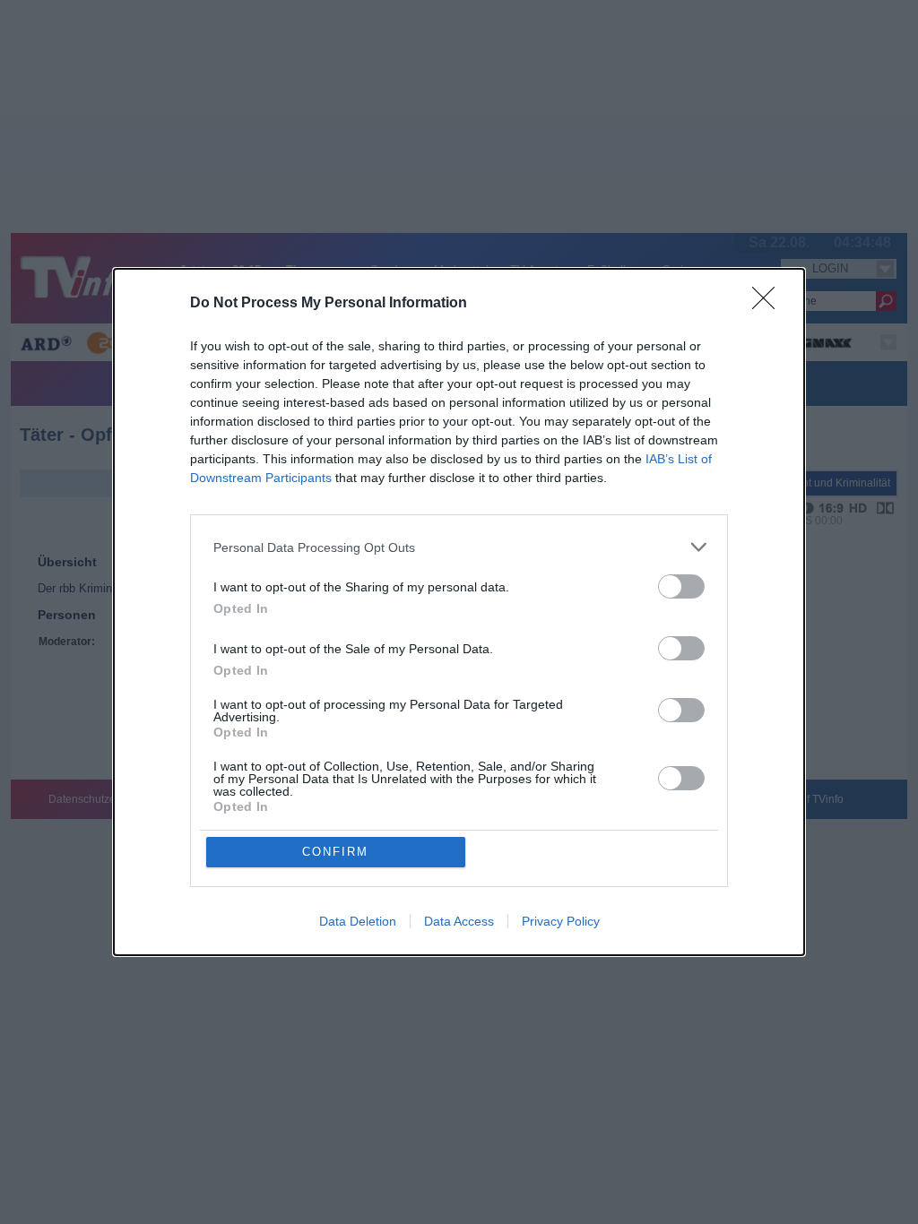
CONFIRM (335, 851)
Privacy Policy (561, 921)
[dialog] (459, 612)
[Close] (769, 304)
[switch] (681, 586)
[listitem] (459, 547)
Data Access (459, 921)
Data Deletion (357, 921)
